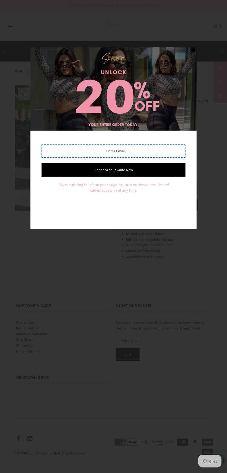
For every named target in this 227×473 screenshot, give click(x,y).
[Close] (190, 53)
